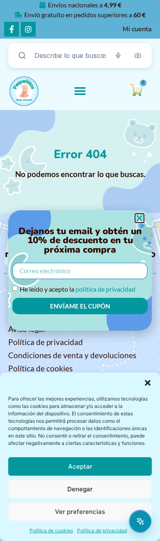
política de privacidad (105, 289)
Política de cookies (51, 530)
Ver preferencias (80, 512)
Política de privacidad (102, 530)
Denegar (80, 489)
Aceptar (80, 466)
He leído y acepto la (77, 289)
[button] (148, 383)
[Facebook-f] (11, 29)
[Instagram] (28, 29)
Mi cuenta (137, 29)
